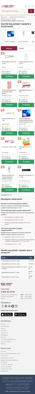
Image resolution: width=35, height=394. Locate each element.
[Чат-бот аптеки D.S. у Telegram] (12, 306)
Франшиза (4, 330)
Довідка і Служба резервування (9, 360)
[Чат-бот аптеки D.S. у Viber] (16, 306)
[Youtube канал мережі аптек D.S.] (9, 306)
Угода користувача (6, 341)
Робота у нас (4, 332)
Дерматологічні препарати (17, 17)
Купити (10, 76)
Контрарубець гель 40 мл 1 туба (14, 217)
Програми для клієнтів (7, 358)
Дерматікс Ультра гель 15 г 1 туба (14, 237)
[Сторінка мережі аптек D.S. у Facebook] (2, 306)
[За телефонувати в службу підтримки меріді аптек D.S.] (26, 7)
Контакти (3, 337)
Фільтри (9, 48)
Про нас (3, 324)
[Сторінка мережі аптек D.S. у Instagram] (6, 306)
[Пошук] (31, 11)
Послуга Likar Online (6, 369)
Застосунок (4, 362)
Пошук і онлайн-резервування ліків (10, 353)
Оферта (3, 343)
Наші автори (4, 335)
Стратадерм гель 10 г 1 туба (13, 244)
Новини (3, 328)
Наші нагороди (5, 326)
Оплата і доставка (6, 366)
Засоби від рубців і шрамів (8, 19)
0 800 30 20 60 (8, 292)
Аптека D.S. (4, 17)
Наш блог (3, 351)
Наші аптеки (4, 355)
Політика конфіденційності (8, 339)
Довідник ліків (4, 371)
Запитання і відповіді (6, 364)
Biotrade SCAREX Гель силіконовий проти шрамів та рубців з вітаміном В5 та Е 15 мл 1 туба (19, 240)
